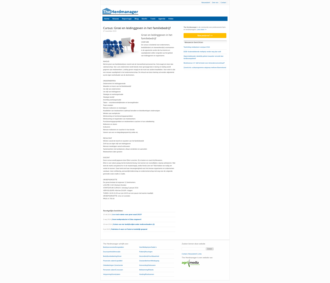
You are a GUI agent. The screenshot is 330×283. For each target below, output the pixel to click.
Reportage (126, 18)
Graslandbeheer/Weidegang (149, 261)
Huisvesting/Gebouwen (147, 265)
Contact (223, 2)
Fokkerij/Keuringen (145, 252)
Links (200, 254)
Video (170, 18)
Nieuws (115, 18)
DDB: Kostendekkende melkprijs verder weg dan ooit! (202, 52)
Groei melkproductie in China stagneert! (126, 219)
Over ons (215, 2)
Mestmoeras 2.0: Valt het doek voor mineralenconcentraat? (204, 63)
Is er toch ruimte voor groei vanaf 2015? (127, 214)
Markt (144, 18)
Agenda (161, 18)
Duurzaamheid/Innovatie (111, 252)
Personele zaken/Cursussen (113, 270)
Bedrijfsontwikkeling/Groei (112, 256)
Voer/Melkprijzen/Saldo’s (148, 247)
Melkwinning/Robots (146, 270)
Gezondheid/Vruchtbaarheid (149, 256)
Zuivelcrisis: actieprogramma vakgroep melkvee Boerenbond (205, 67)
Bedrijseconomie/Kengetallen (113, 247)
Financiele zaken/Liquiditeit (112, 261)
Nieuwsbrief (205, 2)
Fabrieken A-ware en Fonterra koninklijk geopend (129, 229)
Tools (152, 18)
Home (106, 18)
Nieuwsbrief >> (205, 35)
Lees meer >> (202, 29)
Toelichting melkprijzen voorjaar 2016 (197, 47)
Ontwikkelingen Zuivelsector (113, 265)
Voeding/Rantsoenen (146, 274)
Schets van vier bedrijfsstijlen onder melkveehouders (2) (134, 224)
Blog (137, 18)
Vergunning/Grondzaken (111, 274)
